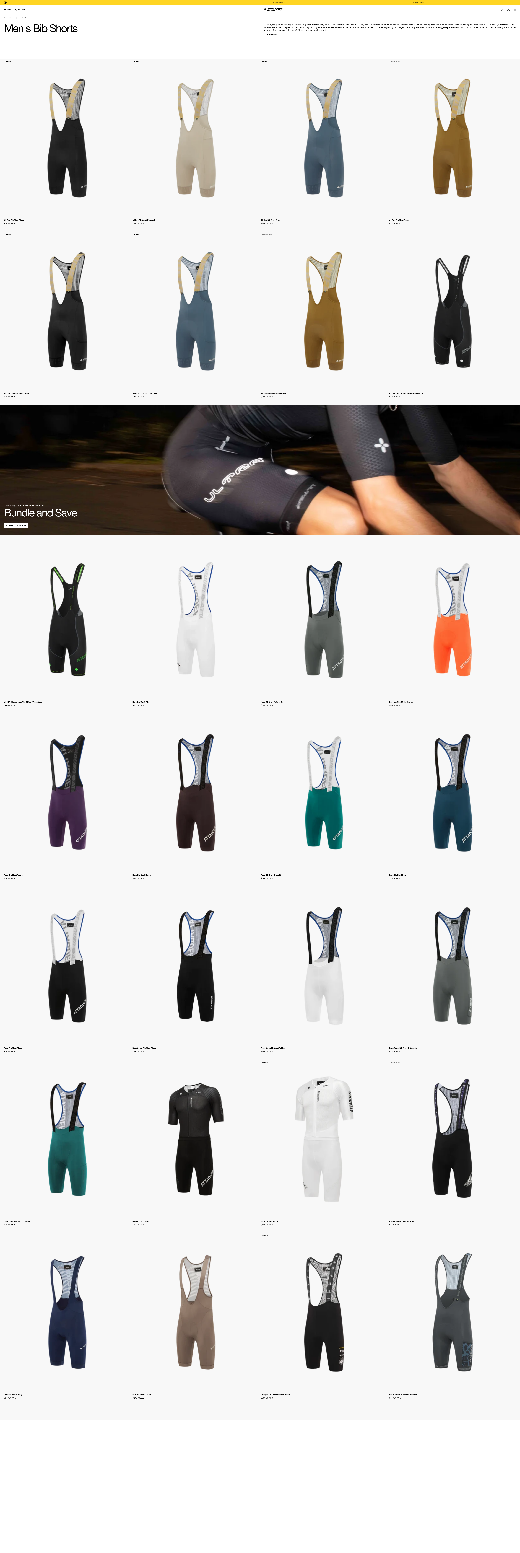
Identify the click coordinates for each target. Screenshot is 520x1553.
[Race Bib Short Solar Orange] (452, 619)
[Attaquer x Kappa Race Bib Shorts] (324, 1312)
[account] (508, 10)
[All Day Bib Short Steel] (324, 138)
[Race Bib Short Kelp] (452, 793)
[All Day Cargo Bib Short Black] (67, 311)
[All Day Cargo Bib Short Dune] (324, 311)
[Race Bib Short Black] (67, 966)
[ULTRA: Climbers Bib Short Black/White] (452, 311)
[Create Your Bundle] (260, 470)
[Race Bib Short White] (195, 619)
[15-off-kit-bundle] (119, 3)
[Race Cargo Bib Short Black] (195, 966)
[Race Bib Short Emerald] (324, 793)
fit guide (503, 27)
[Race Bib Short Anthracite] (324, 619)
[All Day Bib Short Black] (67, 138)
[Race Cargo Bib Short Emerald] (67, 1139)
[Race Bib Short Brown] (195, 793)
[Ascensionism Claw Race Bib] (452, 1139)
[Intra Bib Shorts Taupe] (195, 1312)
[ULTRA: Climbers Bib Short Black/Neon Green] (67, 619)
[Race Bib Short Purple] (67, 793)
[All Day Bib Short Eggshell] (195, 138)
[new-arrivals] (408, 3)
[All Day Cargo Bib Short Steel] (195, 311)
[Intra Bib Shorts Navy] (67, 1312)
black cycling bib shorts (315, 30)
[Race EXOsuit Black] (195, 1139)
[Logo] (273, 9)
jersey (445, 27)
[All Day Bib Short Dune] (452, 138)
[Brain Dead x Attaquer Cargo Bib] (452, 1312)
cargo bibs (403, 27)
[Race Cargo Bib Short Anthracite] (452, 966)
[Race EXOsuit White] (324, 1139)
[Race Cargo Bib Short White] (324, 966)
